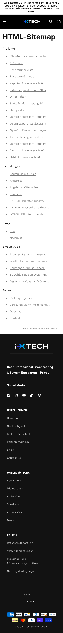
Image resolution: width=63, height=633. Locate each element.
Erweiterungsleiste (21, 70)
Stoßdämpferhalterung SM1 (27, 103)
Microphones (15, 488)
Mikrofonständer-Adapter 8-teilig (31, 56)
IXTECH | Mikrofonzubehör (26, 214)
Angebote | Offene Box (24, 187)
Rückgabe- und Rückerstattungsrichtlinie (22, 561)
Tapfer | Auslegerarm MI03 (26, 137)
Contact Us (14, 457)
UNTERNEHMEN (17, 410)
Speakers (13, 504)
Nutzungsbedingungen (21, 571)
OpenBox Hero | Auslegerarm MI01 (31, 123)
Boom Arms (14, 480)
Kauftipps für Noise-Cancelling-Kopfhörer (36, 268)
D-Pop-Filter (17, 96)
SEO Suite (55, 329)
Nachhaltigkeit (16, 426)
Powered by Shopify (39, 626)
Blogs (10, 449)
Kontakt (15, 318)
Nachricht (16, 238)
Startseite (16, 194)
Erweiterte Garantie (22, 76)
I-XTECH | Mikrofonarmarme (27, 201)
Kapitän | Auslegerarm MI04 (27, 83)
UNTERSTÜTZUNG (18, 472)
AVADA (47, 329)
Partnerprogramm (21, 298)
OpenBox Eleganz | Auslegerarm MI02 (33, 130)
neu (12, 231)
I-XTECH (26, 626)
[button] (4, 21)
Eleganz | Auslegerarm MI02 (27, 150)
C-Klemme (16, 63)
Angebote (16, 181)
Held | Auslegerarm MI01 (25, 157)
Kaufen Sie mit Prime (23, 174)
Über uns (15, 311)
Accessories (14, 512)
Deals (10, 520)
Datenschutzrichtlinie (20, 542)
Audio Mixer (14, 496)
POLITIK (12, 535)
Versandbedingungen (20, 550)
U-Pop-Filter (17, 110)
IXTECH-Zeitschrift (18, 433)
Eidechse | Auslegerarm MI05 (28, 90)
